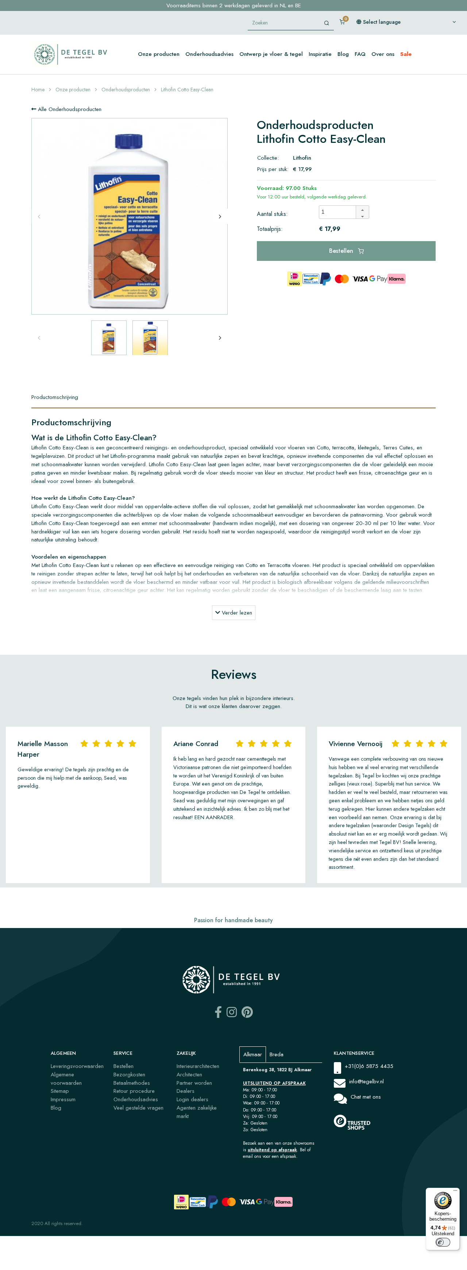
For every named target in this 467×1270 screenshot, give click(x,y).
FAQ (360, 54)
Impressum (63, 1099)
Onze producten (159, 54)
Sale (406, 54)
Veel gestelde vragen (138, 1108)
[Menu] (455, 1192)
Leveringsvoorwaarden (77, 1066)
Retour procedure (134, 1091)
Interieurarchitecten (198, 1066)
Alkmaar (252, 1054)
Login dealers (192, 1099)
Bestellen (342, 251)
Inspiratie (320, 54)
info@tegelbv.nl (366, 1081)
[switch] (443, 1242)
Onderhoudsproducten (125, 89)
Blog (343, 54)
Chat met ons (366, 1097)
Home (38, 89)
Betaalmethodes (131, 1083)
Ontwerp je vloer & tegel (271, 54)
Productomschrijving (54, 397)
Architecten (189, 1075)
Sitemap (60, 1091)
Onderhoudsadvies (209, 54)
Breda (276, 1054)
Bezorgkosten (129, 1075)
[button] (362, 209)
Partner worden (194, 1083)
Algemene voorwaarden (66, 1079)
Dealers (185, 1091)
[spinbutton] (339, 212)
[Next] (220, 216)
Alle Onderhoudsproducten (68, 109)
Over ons (382, 54)
